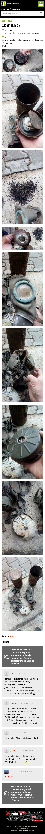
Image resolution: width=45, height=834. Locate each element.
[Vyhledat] (41, 13)
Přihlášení (5, 9)
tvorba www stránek (30, 830)
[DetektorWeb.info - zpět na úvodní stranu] (10, 4)
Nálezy (10, 20)
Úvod (3, 20)
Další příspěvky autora (23, 33)
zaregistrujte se (18, 661)
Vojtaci (12, 673)
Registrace (16, 9)
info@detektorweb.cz (22, 828)
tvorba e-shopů (21, 830)
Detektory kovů (26, 826)
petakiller (13, 751)
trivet (10, 33)
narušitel (13, 772)
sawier (12, 733)
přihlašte (15, 663)
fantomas (13, 703)
